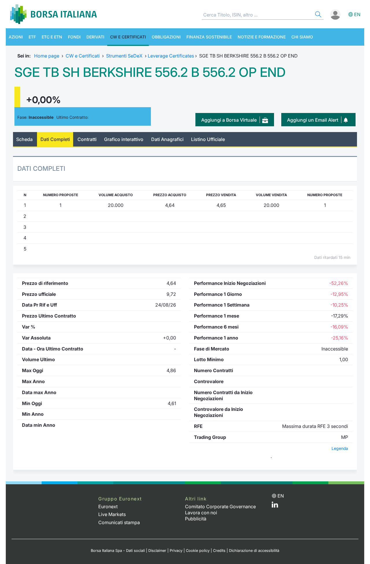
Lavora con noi (201, 512)
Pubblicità (195, 519)
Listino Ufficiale (208, 139)
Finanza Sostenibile (209, 36)
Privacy (176, 550)
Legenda (340, 448)
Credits (219, 550)
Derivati (95, 36)
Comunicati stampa (119, 522)
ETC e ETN (52, 36)
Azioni (16, 36)
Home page (46, 56)
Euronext (108, 506)
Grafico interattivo (123, 139)
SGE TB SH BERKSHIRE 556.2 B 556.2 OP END (150, 72)
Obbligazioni (166, 36)
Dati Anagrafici (167, 139)
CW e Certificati (128, 36)
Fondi (74, 36)
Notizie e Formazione (262, 36)
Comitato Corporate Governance (220, 506)
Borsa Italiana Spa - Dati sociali (118, 550)
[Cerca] (317, 15)
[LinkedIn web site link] (275, 506)
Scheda (24, 139)
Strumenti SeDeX (124, 56)
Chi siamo (302, 36)
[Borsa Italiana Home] (53, 14)
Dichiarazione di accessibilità (254, 550)
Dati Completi (55, 139)
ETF (32, 36)
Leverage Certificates (171, 56)
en (357, 14)
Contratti (87, 139)
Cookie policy (198, 550)
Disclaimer (157, 550)
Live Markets (112, 514)
